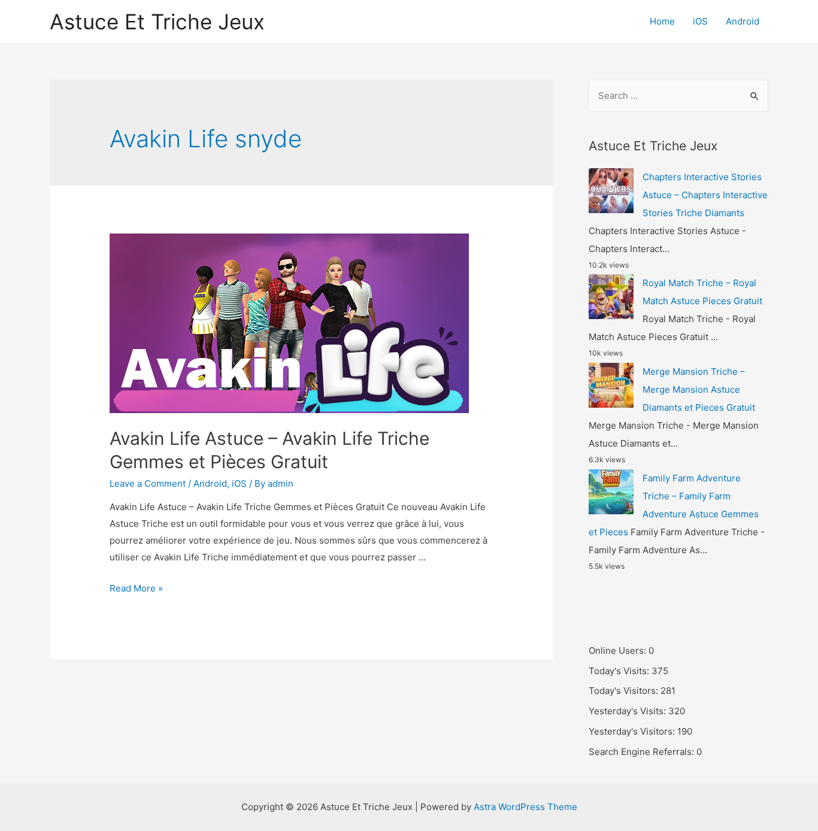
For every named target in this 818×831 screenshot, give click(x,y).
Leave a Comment (148, 483)
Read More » (136, 588)
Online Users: (619, 650)
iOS (700, 21)
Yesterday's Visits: (628, 711)
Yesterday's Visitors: (633, 731)
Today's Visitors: (625, 690)
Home (662, 21)
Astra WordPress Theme (525, 806)
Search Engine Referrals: (642, 751)
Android (742, 21)
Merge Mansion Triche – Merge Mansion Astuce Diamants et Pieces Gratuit (699, 389)
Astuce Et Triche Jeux (157, 21)
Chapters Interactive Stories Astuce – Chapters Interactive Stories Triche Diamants (705, 195)
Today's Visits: (620, 671)
